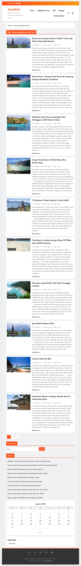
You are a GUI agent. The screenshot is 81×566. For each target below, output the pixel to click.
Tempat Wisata (12, 172)
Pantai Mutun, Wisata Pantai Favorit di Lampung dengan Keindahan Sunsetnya (52, 78)
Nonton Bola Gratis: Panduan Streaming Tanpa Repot (24, 485)
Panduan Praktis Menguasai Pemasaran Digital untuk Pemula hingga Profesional (32, 465)
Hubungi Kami (59, 16)
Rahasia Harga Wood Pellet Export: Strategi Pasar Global (25, 498)
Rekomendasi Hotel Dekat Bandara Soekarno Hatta (23, 477)
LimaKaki (14, 9)
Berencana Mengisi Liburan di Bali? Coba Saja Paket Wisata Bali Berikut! (52, 40)
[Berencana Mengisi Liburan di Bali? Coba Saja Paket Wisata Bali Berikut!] (18, 42)
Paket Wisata (12, 46)
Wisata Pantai (12, 408)
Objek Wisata (12, 129)
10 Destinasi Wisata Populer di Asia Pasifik (50, 200)
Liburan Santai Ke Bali (41, 358)
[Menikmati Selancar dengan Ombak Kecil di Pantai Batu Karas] (18, 402)
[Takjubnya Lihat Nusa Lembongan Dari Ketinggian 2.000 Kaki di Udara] (18, 123)
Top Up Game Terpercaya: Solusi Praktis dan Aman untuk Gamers (28, 490)
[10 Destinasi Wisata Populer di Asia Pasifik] (18, 204)
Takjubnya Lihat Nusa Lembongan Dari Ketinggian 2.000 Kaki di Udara (48, 118)
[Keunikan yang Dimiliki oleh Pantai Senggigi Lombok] (18, 290)
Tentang (61, 10)
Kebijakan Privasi (43, 10)
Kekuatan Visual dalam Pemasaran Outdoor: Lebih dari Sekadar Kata (29, 461)
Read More (35, 70)
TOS (54, 10)
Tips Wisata (11, 249)
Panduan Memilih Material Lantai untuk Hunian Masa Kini (25, 469)
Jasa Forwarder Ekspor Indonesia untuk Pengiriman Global (26, 494)
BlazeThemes (49, 561)
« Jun (39, 532)
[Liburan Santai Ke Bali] (18, 364)
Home (32, 10)
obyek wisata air (13, 85)
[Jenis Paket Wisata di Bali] (18, 329)
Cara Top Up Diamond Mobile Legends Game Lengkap (25, 481)
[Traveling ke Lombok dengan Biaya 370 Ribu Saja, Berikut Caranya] (18, 244)
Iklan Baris (12, 543)
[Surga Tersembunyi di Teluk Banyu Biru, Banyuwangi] (18, 166)
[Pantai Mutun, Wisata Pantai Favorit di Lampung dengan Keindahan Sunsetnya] (18, 81)
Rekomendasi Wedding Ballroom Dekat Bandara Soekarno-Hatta (27, 473)
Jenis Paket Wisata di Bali (43, 323)
